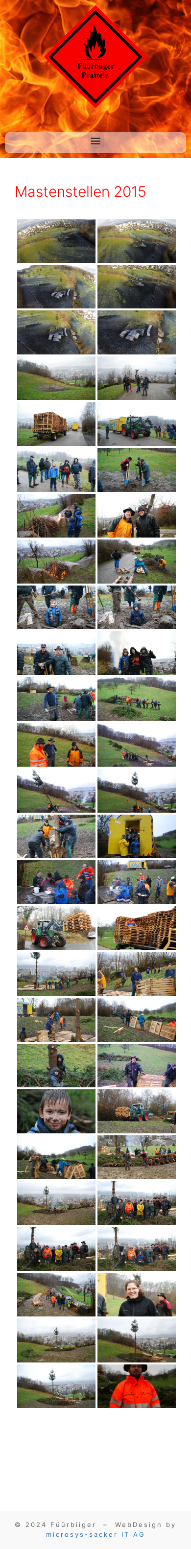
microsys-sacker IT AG (95, 1534)
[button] (96, 140)
